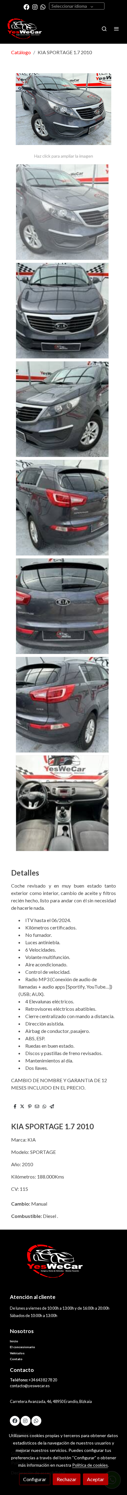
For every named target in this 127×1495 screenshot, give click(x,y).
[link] (24, 29)
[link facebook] (26, 7)
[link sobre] (63, 1265)
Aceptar (95, 1479)
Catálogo (21, 52)
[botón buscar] (104, 28)
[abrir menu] (116, 28)
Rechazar (66, 1479)
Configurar (34, 1479)
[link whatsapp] (43, 7)
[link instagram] (35, 7)
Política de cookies (90, 1465)
